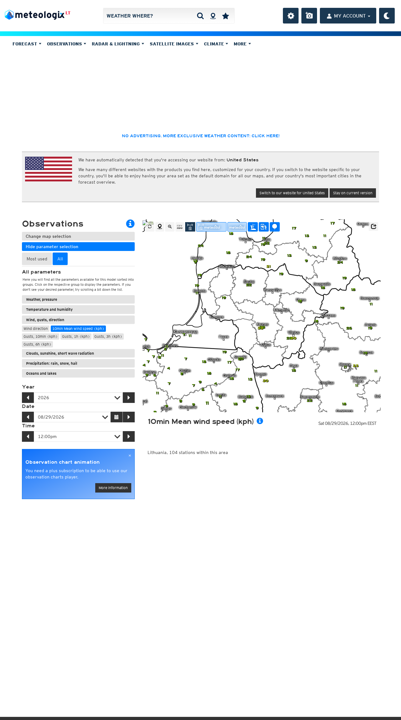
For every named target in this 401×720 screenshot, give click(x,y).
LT (67, 12)
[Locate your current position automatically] (212, 15)
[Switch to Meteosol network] (237, 227)
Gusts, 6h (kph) (37, 344)
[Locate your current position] (159, 227)
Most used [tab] (37, 258)
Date (28, 406)
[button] (373, 226)
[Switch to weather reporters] (264, 227)
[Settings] (291, 15)
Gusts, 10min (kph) (40, 336)
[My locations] (225, 15)
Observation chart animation (62, 462)
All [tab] (60, 258)
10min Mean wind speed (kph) (78, 328)
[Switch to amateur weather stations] (253, 227)
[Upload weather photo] (309, 15)
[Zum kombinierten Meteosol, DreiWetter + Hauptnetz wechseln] (211, 227)
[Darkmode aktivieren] (387, 15)
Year (28, 387)
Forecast (26, 43)
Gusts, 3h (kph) (108, 336)
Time (28, 426)
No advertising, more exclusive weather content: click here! (200, 136)
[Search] (200, 15)
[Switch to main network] (190, 227)
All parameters (41, 272)
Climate (215, 43)
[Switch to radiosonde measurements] (275, 227)
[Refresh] (149, 227)
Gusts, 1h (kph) (76, 336)
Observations (65, 43)
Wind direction (35, 328)
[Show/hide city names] (179, 227)
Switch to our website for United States (292, 192)
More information (113, 487)
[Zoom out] (169, 227)
